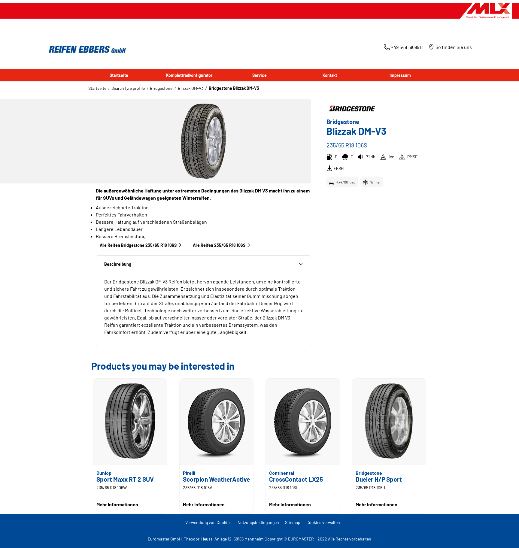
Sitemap (292, 522)
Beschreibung (117, 264)
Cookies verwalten (323, 522)
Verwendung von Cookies (208, 522)
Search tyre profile (128, 88)
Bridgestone (161, 88)
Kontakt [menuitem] (330, 75)
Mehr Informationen (117, 504)
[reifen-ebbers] (85, 50)
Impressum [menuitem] (400, 75)
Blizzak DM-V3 (190, 88)
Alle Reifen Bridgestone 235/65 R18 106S (138, 245)
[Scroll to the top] (503, 535)
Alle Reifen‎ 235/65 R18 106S (219, 245)
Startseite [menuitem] (119, 75)
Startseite (97, 88)
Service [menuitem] (259, 75)
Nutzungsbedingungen (258, 522)
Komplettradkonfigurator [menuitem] (189, 75)
